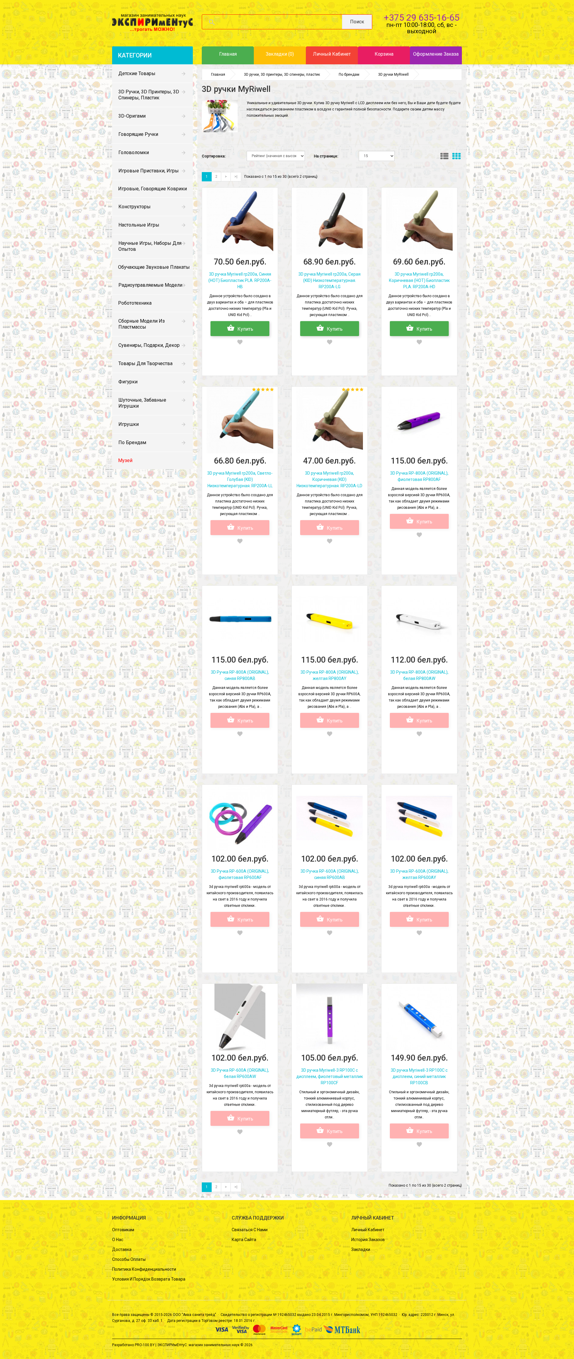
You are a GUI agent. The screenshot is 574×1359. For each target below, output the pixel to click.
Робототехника (135, 303)
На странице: (326, 156)
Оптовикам (123, 1229)
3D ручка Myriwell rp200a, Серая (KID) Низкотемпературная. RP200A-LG (329, 280)
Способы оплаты (129, 1259)
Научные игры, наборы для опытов (149, 246)
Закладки (360, 1249)
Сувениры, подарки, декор (149, 345)
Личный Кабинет (367, 1229)
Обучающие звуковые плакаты (154, 267)
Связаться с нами (250, 1229)
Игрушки (128, 424)
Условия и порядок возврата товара (148, 1279)
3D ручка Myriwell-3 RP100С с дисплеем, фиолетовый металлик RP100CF (329, 1076)
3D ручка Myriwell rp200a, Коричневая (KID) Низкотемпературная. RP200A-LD (329, 479)
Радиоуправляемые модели (150, 285)
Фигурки (128, 382)
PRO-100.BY (145, 1345)
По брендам (132, 442)
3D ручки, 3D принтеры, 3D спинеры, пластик (148, 95)
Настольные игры (138, 225)
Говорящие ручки (138, 134)
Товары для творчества (145, 363)
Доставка (122, 1249)
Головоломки (133, 152)
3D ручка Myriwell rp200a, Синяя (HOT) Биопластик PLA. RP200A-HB (239, 280)
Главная (218, 74)
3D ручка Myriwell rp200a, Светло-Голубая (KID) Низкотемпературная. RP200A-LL (240, 479)
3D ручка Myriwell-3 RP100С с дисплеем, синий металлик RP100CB (419, 1076)
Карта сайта (244, 1239)
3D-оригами (132, 116)
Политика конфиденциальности (144, 1269)
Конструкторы (134, 206)
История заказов (368, 1239)
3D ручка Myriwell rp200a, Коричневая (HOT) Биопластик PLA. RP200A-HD (419, 280)
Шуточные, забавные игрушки (142, 403)
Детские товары (136, 73)
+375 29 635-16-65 (421, 17)
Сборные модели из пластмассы (141, 324)
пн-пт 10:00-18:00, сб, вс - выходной (421, 28)
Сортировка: (213, 156)
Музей (125, 460)
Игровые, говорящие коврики (152, 189)
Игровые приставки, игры (148, 171)
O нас (117, 1239)
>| (235, 176)
